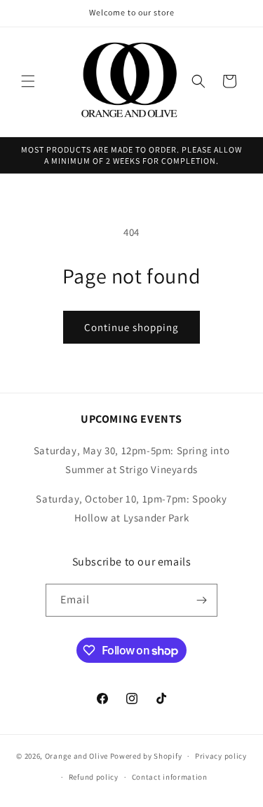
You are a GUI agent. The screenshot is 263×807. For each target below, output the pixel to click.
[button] (28, 81)
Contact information (170, 777)
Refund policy (94, 777)
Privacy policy (221, 756)
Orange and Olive (76, 756)
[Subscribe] (201, 600)
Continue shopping (131, 327)
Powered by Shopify (146, 756)
